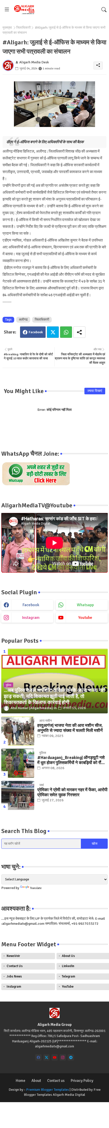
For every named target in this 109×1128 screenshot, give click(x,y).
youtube (85, 617)
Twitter (53, 332)
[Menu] (7, 10)
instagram (31, 617)
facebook (31, 604)
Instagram (14, 987)
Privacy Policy (82, 1080)
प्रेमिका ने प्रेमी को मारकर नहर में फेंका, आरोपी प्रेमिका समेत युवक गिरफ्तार (72, 792)
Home (20, 1080)
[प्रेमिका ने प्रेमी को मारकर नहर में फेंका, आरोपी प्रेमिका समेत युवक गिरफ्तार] (17, 795)
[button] (104, 10)
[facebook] (38, 1057)
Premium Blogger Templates (47, 1089)
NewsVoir (13, 956)
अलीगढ (23, 320)
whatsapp (85, 604)
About (36, 1080)
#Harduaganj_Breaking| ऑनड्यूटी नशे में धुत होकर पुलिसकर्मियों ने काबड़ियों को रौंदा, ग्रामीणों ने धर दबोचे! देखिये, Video (71, 760)
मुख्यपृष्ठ (7, 28)
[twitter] (46, 1057)
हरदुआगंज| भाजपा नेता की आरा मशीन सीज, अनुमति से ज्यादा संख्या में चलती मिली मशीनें (70, 728)
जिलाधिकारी (23, 28)
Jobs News (14, 976)
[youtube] (54, 1057)
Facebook (36, 332)
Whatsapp (66, 332)
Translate (36, 888)
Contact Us (15, 966)
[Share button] (79, 332)
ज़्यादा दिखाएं (94, 391)
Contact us (56, 1080)
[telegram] (71, 1057)
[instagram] (63, 1057)
